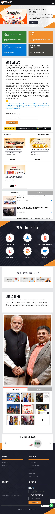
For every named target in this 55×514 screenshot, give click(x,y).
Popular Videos (15, 389)
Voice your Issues (33, 462)
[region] (27, 16)
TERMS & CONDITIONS (33, 476)
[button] (1, 16)
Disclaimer (31, 470)
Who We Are (5, 462)
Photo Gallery (39, 389)
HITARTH (27, 257)
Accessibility (10, 244)
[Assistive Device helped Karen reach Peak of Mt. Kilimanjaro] (9, 200)
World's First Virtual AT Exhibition (37, 52)
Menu (53, 2)
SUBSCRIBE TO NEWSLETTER (13, 114)
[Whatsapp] (51, 506)
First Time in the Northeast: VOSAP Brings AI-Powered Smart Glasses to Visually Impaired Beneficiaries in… (13, 151)
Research (45, 257)
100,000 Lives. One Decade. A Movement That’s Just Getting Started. (40, 151)
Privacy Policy (32, 473)
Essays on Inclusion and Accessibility (11, 495)
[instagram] (36, 491)
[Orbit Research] (43, 443)
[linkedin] (40, 491)
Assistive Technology (45, 244)
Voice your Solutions (34, 465)
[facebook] (29, 491)
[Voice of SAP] (6, 2)
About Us (4, 465)
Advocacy (27, 244)
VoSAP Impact (5, 468)
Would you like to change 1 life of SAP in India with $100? (40, 40)
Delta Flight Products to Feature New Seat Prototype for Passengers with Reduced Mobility (33, 208)
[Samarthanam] (23, 443)
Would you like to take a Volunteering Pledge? (12, 40)
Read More (8, 128)
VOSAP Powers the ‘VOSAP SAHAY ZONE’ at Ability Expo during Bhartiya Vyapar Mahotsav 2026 (14, 178)
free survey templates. (22, 304)
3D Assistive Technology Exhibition (11, 492)
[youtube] (43, 491)
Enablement (9, 257)
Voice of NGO (32, 468)
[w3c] (31, 487)
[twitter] (33, 491)
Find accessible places (9, 52)
